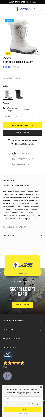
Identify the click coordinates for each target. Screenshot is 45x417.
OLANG (7, 58)
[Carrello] (41, 9)
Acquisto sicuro (12, 339)
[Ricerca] (31, 9)
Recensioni (8, 235)
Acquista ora (22, 132)
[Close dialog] (41, 386)
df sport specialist (14, 321)
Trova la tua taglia (12, 109)
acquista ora (22, 304)
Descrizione (9, 181)
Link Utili (8, 330)
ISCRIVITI (22, 409)
